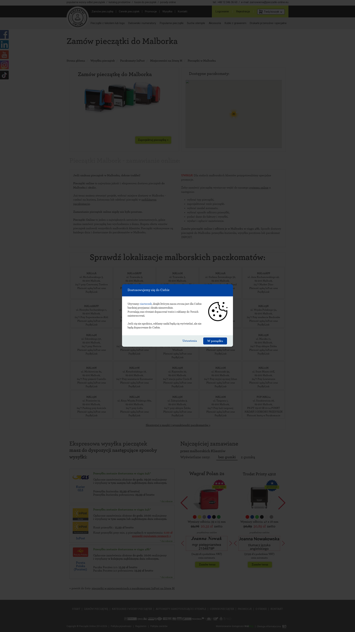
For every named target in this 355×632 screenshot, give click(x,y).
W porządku (215, 340)
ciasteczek (146, 303)
